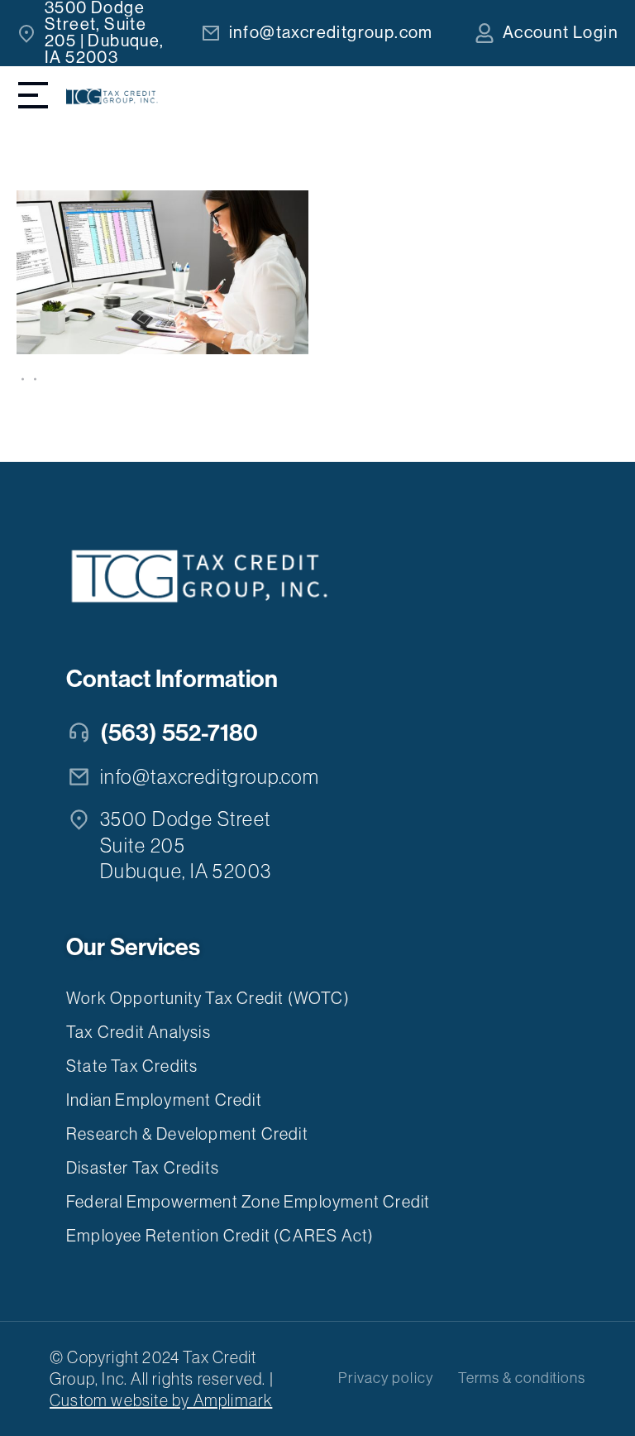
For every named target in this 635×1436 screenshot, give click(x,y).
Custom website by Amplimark (161, 1400)
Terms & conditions (521, 1378)
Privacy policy (385, 1378)
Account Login (560, 32)
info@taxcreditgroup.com (331, 32)
